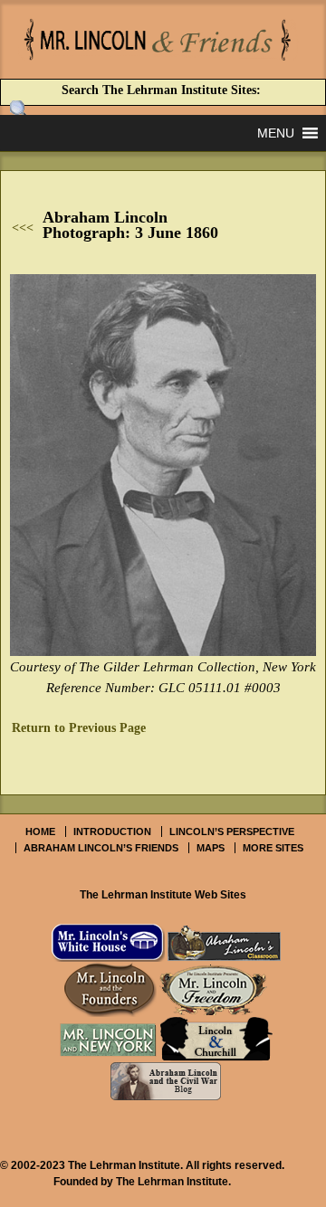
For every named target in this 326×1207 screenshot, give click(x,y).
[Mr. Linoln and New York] (108, 1039)
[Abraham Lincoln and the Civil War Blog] (165, 1081)
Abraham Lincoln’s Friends (101, 847)
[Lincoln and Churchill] (216, 1039)
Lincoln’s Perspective (231, 831)
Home (40, 831)
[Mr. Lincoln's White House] (108, 942)
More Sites (273, 847)
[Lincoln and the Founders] (110, 989)
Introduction (112, 831)
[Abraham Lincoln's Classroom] (224, 942)
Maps (211, 847)
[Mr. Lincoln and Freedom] (213, 989)
